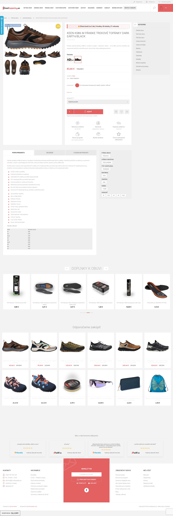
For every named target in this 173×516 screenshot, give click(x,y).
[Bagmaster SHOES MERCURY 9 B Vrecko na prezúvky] (157, 388)
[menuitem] (44, 475)
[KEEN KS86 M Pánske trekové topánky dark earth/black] (15, 350)
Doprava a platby (36, 491)
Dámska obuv (140, 34)
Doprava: (69, 92)
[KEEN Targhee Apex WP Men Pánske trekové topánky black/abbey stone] (157, 350)
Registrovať (139, 2)
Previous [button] (67, 268)
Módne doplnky (141, 63)
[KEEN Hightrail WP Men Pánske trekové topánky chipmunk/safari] (129, 350)
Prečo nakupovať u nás (123, 489)
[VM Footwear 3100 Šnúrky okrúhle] (72, 291)
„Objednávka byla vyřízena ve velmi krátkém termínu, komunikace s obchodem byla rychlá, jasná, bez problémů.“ (106, 445)
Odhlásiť (93, 483)
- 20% (58, 26)
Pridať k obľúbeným (121, 112)
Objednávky (147, 477)
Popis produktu (18, 153)
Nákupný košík (148, 483)
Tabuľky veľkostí (121, 494)
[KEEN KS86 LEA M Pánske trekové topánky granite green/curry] (44, 350)
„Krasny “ (67, 444)
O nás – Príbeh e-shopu (38, 477)
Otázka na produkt (81, 153)
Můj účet (146, 475)
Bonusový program (122, 477)
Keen (73, 76)
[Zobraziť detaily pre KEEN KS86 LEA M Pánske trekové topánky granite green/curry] (70, 62)
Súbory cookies (36, 483)
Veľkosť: (70, 98)
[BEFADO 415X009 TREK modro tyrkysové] (44, 388)
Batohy (138, 48)
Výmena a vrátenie (77, 125)
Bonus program (77, 136)
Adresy (145, 480)
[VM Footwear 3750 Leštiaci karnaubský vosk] (72, 388)
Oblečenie (139, 52)
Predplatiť (82, 483)
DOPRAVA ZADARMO (13, 25)
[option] (17, 292)
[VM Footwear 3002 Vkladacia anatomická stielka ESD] (128, 291)
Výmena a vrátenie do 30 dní (39, 494)
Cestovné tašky (141, 45)
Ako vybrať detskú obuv (123, 483)
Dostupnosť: (70, 85)
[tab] (18, 152)
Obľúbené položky (149, 486)
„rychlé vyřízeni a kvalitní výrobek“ (145, 444)
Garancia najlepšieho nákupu (98, 125)
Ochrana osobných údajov (39, 486)
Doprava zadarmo (118, 125)
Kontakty (33, 475)
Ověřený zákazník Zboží (74, 453)
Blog (117, 491)
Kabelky (138, 59)
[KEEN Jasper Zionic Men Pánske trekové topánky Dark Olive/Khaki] (72, 350)
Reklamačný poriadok (37, 489)
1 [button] (81, 312)
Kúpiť (14, 296)
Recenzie (49, 153)
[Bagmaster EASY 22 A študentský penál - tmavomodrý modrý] (129, 388)
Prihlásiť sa (152, 2)
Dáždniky (139, 55)
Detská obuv (140, 30)
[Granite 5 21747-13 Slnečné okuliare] (101, 388)
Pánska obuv (140, 37)
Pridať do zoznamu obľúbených (19, 296)
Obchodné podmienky (38, 480)
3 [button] (88, 312)
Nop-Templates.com (32, 506)
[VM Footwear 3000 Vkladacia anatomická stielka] (100, 291)
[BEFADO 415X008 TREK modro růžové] (15, 388)
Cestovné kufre (140, 41)
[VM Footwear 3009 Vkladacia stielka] (16, 291)
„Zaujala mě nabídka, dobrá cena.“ (28, 444)
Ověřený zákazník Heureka (34, 453)
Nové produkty (120, 475)
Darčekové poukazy (142, 66)
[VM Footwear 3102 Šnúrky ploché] (44, 291)
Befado (138, 70)
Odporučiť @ (127, 112)
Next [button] (106, 268)
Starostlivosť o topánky (123, 486)
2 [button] (84, 312)
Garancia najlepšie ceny (116, 112)
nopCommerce (13, 506)
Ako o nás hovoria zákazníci (86, 436)
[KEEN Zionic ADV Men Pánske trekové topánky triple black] (101, 350)
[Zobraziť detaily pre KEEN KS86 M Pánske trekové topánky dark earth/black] (77, 62)
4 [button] (91, 312)
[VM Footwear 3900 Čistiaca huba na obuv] (156, 291)
